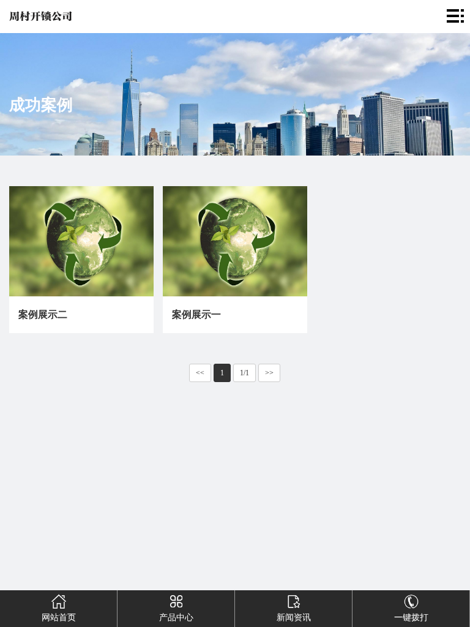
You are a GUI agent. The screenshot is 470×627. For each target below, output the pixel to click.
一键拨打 (411, 617)
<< (200, 373)
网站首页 (59, 617)
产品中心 (176, 617)
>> (269, 373)
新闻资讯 (294, 617)
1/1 (244, 373)
